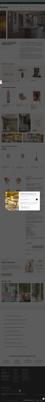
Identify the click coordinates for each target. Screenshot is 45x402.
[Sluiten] (38, 193)
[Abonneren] (37, 199)
